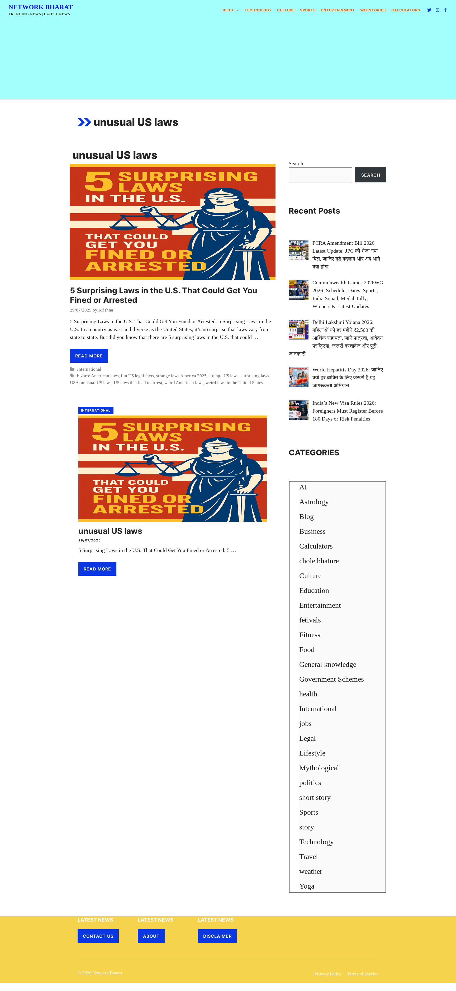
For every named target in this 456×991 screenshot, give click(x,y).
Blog (228, 10)
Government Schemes (331, 679)
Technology (258, 10)
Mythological (319, 768)
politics (310, 782)
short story (315, 797)
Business (312, 531)
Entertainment (338, 10)
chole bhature (319, 561)
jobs (305, 723)
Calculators (316, 546)
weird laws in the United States (234, 382)
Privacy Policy (328, 973)
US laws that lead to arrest (138, 382)
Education (314, 590)
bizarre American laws (98, 375)
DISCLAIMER (217, 936)
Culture (286, 10)
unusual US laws (96, 382)
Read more (89, 355)
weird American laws (183, 382)
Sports (308, 10)
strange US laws (224, 375)
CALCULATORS (405, 10)
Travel (308, 856)
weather (310, 871)
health (308, 694)
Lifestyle (312, 753)
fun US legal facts (137, 375)
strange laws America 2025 (181, 375)
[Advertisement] (228, 60)
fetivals (310, 620)
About (151, 936)
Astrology (314, 502)
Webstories (373, 10)
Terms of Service (362, 973)
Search (296, 163)
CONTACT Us (98, 936)
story (306, 827)
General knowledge (327, 664)
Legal (307, 738)
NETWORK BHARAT (40, 7)
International (89, 369)
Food (307, 649)
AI (303, 487)
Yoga (306, 886)
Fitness (309, 635)
